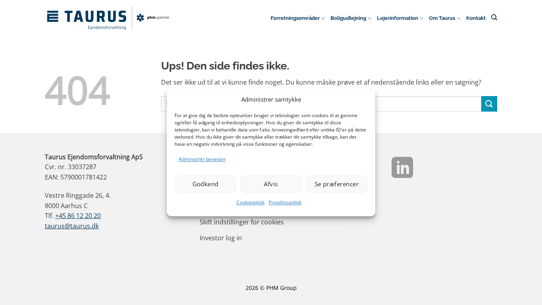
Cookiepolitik (250, 202)
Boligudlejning (348, 18)
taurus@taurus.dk (72, 226)
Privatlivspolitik (285, 202)
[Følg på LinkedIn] (402, 169)
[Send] (489, 104)
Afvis (271, 184)
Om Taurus (442, 18)
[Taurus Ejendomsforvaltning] (108, 18)
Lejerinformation (397, 18)
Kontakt (476, 18)
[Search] (494, 17)
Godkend (205, 184)
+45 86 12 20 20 (78, 215)
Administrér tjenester (202, 159)
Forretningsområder (295, 18)
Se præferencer (337, 184)
